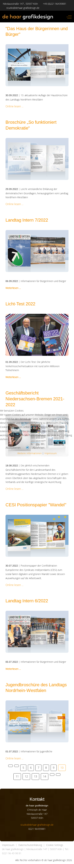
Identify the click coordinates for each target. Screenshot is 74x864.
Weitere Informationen (29, 453)
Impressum (50, 453)
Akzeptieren (13, 448)
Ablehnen (38, 448)
